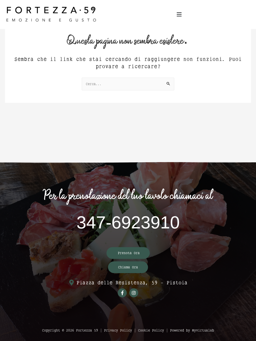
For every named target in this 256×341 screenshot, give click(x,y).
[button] (179, 14)
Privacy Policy (118, 330)
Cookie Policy (151, 330)
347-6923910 (128, 223)
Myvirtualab (203, 330)
